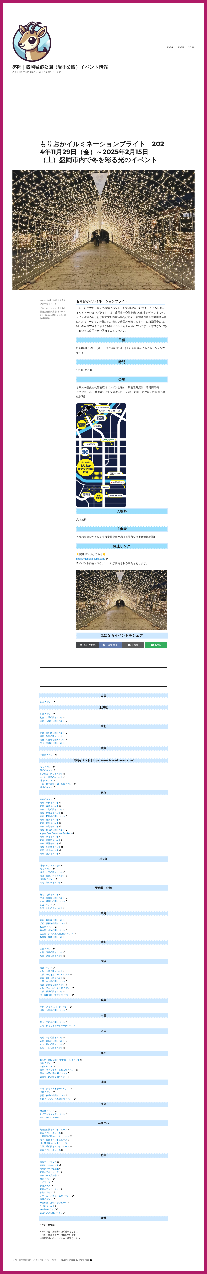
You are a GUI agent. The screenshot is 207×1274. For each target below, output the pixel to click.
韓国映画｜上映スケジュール (53, 1202)
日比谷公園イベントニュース (53, 1143)
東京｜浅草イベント (49, 806)
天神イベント (46, 1066)
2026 (191, 47)
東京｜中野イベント (49, 826)
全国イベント (46, 702)
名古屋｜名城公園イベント (52, 930)
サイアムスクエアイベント (52, 1114)
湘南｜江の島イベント (50, 882)
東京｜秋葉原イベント (50, 813)
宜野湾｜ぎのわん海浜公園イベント (56, 1099)
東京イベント (46, 799)
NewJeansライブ (48, 1209)
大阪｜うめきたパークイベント (54, 974)
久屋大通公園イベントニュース (54, 1146)
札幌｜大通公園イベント (51, 717)
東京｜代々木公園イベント (52, 830)
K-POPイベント (47, 1206)
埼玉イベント (46, 767)
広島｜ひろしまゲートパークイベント (58, 1025)
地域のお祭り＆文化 (56, 300)
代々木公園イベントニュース (53, 1140)
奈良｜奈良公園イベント (51, 956)
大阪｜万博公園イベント (51, 971)
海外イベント (46, 1179)
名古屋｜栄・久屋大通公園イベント (56, 933)
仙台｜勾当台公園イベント (52, 739)
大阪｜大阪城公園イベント (52, 985)
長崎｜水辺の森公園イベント (53, 1073)
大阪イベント (46, 968)
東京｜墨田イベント (49, 802)
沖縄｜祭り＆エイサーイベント (54, 1088)
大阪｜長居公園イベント (51, 991)
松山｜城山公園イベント (51, 1044)
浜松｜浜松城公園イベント (52, 923)
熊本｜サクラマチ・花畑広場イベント (58, 1070)
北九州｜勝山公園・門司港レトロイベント (60, 1060)
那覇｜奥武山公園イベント (52, 1095)
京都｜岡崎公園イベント (51, 952)
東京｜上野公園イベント (51, 809)
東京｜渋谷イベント (49, 836)
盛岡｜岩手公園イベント (51, 736)
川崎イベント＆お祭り (50, 865)
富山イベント (46, 904)
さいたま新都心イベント (51, 777)
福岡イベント (46, 1063)
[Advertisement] (103, 116)
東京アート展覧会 (48, 1175)
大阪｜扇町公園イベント (51, 978)
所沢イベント (46, 770)
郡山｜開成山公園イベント (52, 743)
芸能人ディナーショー (50, 1189)
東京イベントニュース (50, 1133)
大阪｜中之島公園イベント (52, 981)
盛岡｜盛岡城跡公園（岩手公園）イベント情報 (60, 67)
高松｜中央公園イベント (51, 1037)
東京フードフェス (48, 1162)
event (43, 300)
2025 (181, 47)
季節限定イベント (48, 303)
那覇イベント (46, 1092)
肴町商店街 (57, 315)
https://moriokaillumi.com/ (90, 558)
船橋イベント (46, 787)
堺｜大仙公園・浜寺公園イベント (55, 995)
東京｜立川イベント (49, 853)
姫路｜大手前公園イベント (52, 1010)
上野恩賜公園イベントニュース (54, 1136)
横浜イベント (46, 869)
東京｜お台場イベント (50, 847)
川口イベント (46, 780)
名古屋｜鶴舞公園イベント (52, 937)
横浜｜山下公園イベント (51, 872)
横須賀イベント (47, 879)
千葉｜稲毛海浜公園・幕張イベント (56, 784)
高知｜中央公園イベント (51, 1048)
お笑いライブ (46, 1192)
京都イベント (46, 949)
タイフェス (45, 1182)
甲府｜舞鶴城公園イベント (52, 898)
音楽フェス (45, 1185)
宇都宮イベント (47, 755)
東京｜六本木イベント (50, 840)
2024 (170, 47)
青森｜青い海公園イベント (52, 733)
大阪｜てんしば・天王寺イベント (55, 988)
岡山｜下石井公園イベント (52, 1022)
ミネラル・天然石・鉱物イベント (55, 1196)
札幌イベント (46, 714)
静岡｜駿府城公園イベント (52, 920)
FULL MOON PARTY (50, 1117)
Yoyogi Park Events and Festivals (56, 833)
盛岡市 (48, 315)
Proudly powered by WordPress (75, 1260)
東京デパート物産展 (49, 1168)
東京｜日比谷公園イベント (52, 816)
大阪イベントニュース (50, 1150)
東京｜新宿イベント (49, 823)
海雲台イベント (47, 1111)
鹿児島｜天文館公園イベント (53, 1076)
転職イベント (46, 1199)
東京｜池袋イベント (49, 819)
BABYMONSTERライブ (51, 1213)
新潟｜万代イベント (49, 894)
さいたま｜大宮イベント (51, 774)
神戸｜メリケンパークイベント (54, 1007)
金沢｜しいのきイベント (51, 908)
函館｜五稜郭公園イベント (52, 721)
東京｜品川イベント (49, 850)
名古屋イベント (47, 927)
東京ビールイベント (49, 1165)
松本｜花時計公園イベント (52, 901)
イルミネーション (48, 308)
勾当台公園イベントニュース (53, 1129)
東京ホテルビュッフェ (50, 1172)
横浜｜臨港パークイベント (52, 876)
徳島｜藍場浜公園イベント (52, 1041)
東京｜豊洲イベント (49, 843)
